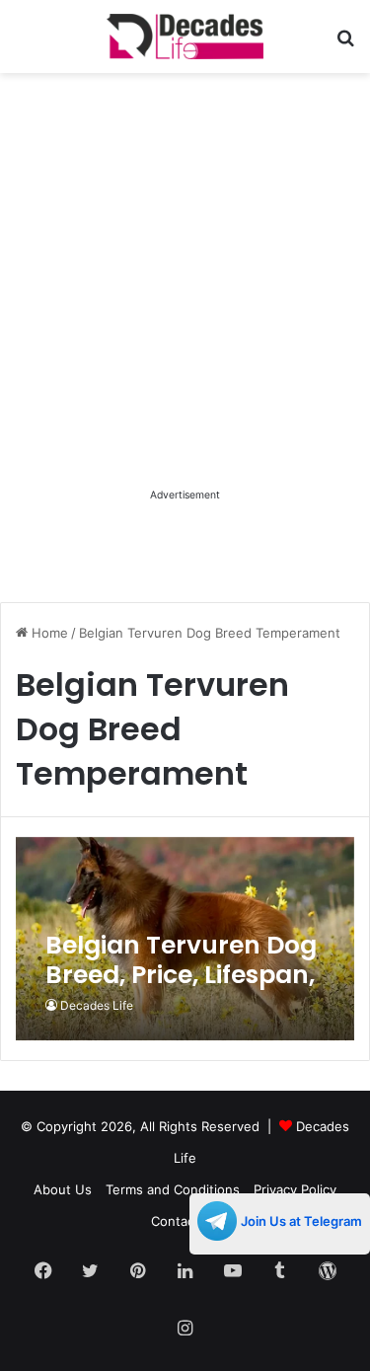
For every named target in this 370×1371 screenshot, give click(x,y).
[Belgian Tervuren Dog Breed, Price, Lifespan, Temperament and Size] (184, 938)
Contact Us (185, 1221)
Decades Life (96, 1005)
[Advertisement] (185, 299)
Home (48, 633)
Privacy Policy (295, 1189)
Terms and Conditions (173, 1189)
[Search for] (345, 44)
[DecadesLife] (185, 36)
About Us (63, 1189)
